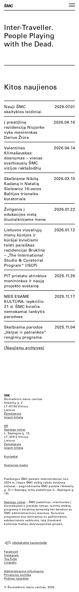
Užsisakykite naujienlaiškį (29, 543)
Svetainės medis (16, 465)
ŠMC (8, 5)
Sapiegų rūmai (15, 429)
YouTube (10, 559)
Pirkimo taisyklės (16, 578)
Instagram (11, 555)
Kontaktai (11, 456)
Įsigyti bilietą (13, 417)
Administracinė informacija (24, 571)
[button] (72, 5)
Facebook (11, 551)
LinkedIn (10, 562)
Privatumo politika (17, 575)
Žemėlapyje (12, 413)
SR (6, 426)
